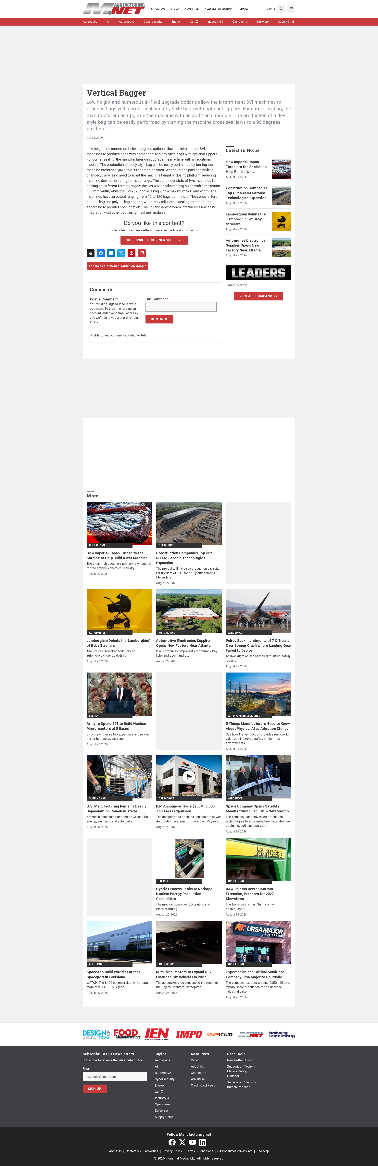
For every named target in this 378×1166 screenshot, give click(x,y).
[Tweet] (121, 253)
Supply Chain (98, 798)
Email (86, 1068)
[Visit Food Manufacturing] (127, 1034)
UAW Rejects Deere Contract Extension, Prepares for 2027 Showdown (250, 894)
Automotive (97, 632)
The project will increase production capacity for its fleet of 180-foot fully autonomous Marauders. (187, 573)
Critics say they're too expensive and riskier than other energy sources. (118, 737)
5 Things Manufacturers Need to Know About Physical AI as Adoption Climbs (258, 726)
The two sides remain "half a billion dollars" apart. (251, 907)
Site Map (263, 1151)
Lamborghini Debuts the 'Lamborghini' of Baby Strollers (246, 219)
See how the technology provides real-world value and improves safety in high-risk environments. (257, 739)
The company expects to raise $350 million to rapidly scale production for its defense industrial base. (258, 987)
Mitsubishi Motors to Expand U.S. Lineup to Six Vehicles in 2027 (184, 974)
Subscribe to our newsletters (154, 240)
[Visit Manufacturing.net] (250, 1034)
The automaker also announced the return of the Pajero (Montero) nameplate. (187, 985)
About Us (115, 1151)
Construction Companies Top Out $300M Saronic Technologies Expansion (247, 193)
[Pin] (131, 253)
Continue (159, 319)
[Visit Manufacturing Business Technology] (281, 1034)
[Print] (90, 253)
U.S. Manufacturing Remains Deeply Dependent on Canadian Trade (116, 808)
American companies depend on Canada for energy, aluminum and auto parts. (117, 819)
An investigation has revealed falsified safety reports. (258, 658)
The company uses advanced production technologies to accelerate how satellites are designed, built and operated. (258, 821)
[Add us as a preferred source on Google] (142, 253)
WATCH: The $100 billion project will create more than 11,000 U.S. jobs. (117, 985)
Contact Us (133, 1151)
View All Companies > (258, 296)
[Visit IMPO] (188, 1034)
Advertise (151, 1151)
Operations (97, 545)
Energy (94, 715)
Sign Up (94, 1089)
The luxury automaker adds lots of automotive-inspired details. (111, 653)
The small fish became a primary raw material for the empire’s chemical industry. (119, 566)
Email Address (157, 299)
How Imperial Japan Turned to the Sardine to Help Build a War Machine (246, 167)
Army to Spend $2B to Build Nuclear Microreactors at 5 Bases (116, 726)
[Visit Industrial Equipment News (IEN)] (157, 1034)
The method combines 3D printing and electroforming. (183, 907)
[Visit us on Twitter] (182, 1142)
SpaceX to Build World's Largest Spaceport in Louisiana (113, 974)
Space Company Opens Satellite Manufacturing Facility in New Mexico (257, 808)
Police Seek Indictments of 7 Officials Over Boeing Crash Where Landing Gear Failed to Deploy (258, 645)
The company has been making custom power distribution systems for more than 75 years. (188, 819)
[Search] (281, 9)
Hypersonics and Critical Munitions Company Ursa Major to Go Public (255, 974)
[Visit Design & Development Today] (96, 1034)
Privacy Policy (172, 1151)
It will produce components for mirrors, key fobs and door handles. (186, 653)
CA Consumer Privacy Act (234, 1151)
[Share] (101, 253)
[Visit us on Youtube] (192, 1142)
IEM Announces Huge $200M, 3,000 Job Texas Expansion (185, 808)
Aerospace (235, 632)
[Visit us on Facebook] (172, 1142)
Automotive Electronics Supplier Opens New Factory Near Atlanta (246, 245)
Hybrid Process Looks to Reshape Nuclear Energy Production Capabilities (184, 894)
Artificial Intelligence (244, 715)
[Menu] (291, 9)
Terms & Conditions (199, 1151)
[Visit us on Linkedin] (202, 1142)
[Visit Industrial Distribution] (220, 1034)
